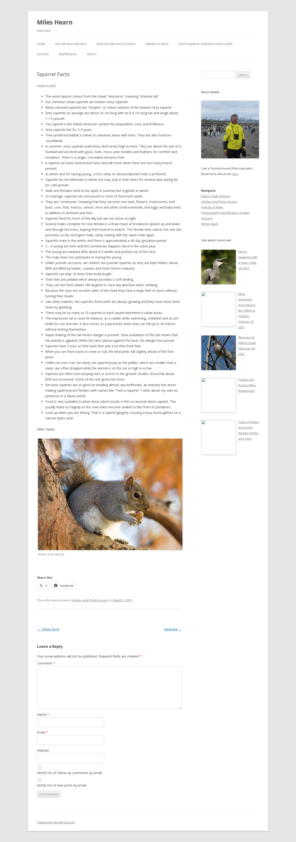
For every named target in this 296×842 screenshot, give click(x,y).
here (234, 174)
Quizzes (43, 54)
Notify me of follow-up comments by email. (69, 773)
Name (43, 714)
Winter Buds (68, 54)
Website (43, 750)
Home (41, 44)
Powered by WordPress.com (55, 822)
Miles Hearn (55, 22)
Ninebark (173, 629)
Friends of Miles (156, 44)
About (92, 54)
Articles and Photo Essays (115, 44)
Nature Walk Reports (70, 44)
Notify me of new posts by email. (62, 785)
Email (42, 732)
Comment (46, 663)
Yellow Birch (48, 629)
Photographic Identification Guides (205, 44)
